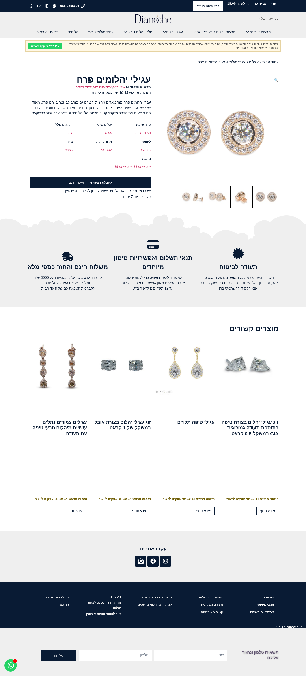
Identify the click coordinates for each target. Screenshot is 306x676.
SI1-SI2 (106, 150)
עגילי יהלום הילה (102, 87)
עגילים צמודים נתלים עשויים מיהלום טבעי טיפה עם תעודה (59, 428)
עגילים (254, 62)
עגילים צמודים (84, 87)
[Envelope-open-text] (140, 561)
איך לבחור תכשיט (57, 597)
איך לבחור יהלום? (289, 627)
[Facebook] (153, 561)
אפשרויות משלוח (211, 597)
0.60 (108, 133)
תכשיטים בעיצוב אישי (156, 597)
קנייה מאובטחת (212, 612)
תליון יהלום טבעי (139, 32)
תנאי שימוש (265, 604)
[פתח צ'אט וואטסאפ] (10, 665)
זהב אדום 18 (123, 166)
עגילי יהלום (174, 32)
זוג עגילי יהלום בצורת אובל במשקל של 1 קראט (123, 425)
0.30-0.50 (143, 133)
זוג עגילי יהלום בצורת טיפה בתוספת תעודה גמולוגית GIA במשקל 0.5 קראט (250, 428)
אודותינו (268, 597)
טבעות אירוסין (260, 32)
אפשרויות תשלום (262, 612)
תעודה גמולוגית (212, 604)
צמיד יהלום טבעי (101, 32)
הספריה (115, 596)
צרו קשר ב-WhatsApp (45, 46)
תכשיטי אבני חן (47, 32)
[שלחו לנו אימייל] (39, 6)
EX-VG (146, 150)
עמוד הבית (270, 62)
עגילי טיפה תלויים (196, 422)
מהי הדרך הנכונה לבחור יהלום (104, 605)
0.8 (70, 133)
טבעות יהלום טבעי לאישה (216, 32)
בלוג (262, 18)
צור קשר (64, 604)
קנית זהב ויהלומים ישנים (155, 604)
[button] (276, 80)
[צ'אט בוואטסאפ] (32, 6)
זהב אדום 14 (142, 166)
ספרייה (273, 18)
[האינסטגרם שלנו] (47, 6)
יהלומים (73, 32)
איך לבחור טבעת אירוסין (103, 614)
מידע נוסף (267, 511)
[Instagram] (165, 561)
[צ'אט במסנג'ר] (55, 6)
